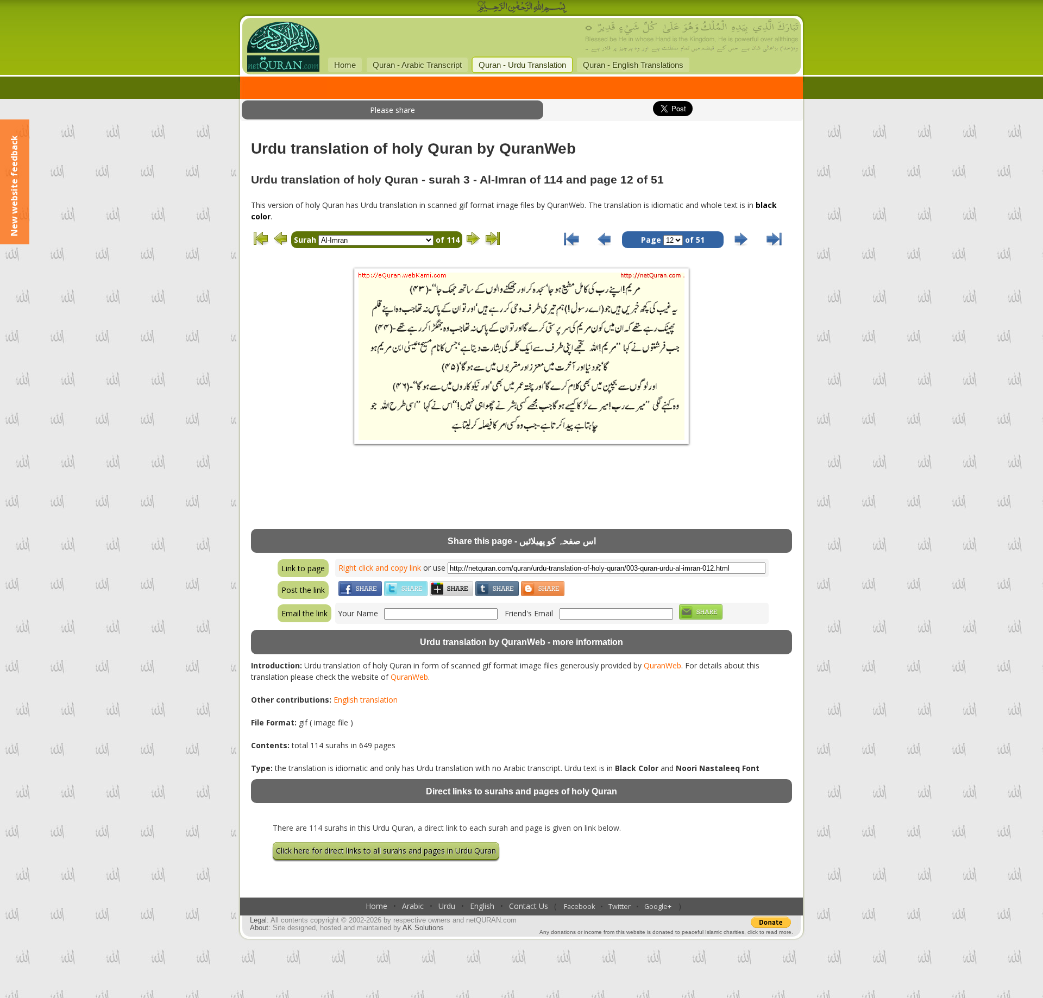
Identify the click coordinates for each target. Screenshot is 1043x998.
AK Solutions (423, 928)
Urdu (446, 906)
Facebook (579, 906)
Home (345, 65)
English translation (366, 699)
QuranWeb (662, 665)
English (482, 906)
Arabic (413, 906)
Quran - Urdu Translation (522, 65)
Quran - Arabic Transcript (417, 65)
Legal (258, 920)
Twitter (619, 906)
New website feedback (14, 185)
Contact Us (528, 906)
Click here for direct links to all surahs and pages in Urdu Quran (386, 850)
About (259, 928)
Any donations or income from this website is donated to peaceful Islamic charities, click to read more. (666, 932)
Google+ (657, 906)
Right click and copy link (379, 568)
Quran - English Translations (633, 65)
